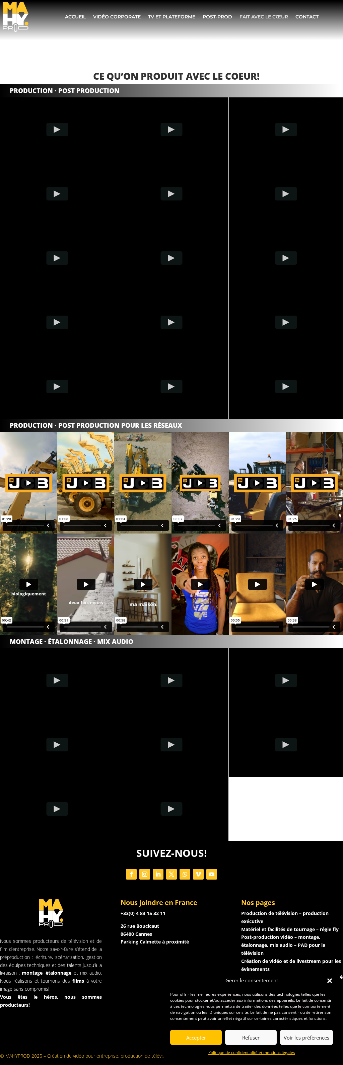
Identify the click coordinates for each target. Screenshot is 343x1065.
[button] (329, 980)
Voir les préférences (306, 1037)
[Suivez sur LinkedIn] (158, 874)
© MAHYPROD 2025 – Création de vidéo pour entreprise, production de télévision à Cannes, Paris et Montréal (115, 1056)
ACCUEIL (75, 17)
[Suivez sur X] (171, 874)
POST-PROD (217, 17)
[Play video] (57, 129)
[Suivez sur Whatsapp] (185, 874)
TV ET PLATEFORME (171, 17)
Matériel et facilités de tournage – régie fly (290, 929)
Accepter (196, 1037)
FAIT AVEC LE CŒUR (263, 17)
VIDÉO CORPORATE (117, 17)
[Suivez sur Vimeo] (198, 874)
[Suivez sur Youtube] (211, 874)
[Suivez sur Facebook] (131, 874)
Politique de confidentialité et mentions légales (251, 1052)
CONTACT (307, 17)
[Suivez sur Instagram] (144, 874)
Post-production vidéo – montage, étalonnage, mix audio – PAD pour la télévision (283, 945)
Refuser (251, 1037)
